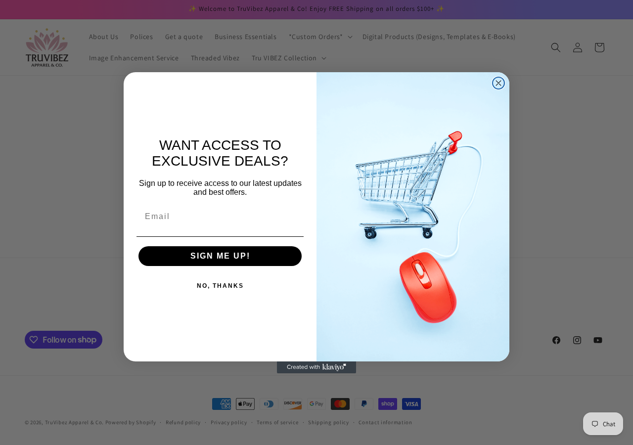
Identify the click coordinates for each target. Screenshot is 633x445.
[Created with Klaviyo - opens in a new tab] (316, 367)
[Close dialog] (498, 83)
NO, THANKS (220, 285)
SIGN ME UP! (220, 256)
